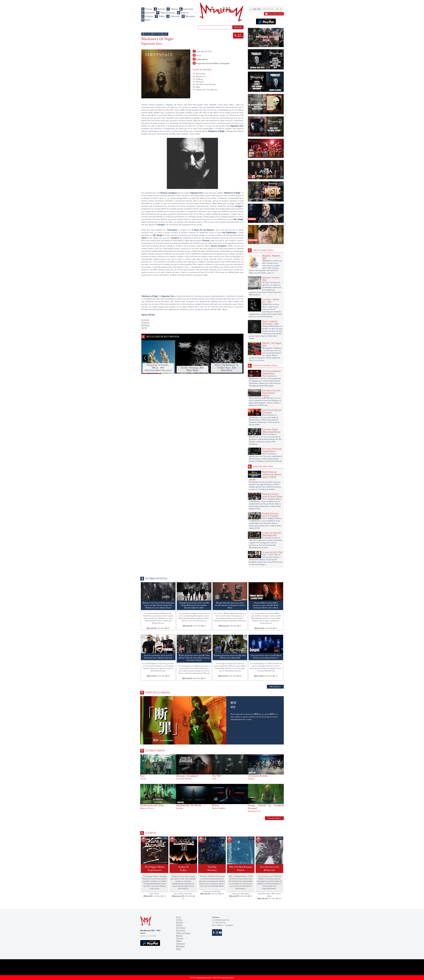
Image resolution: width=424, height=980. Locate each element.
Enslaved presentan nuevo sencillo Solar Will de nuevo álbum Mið (230, 656)
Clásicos (174, 9)
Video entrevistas (167, 12)
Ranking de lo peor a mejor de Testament (270, 514)
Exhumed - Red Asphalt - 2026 (272, 344)
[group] (158, 357)
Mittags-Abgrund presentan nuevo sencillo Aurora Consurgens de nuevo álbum (230, 605)
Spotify (144, 328)
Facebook (145, 320)
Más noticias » (275, 686)
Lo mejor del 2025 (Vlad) (272, 552)
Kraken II (183, 868)
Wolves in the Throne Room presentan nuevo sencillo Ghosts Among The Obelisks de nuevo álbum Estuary (158, 605)
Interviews (150, 12)
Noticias (161, 9)
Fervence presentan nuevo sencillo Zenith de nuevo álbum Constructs (158, 656)
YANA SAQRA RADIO (275, 14)
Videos (162, 16)
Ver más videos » (274, 818)
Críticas (148, 9)
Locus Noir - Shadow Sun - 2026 (270, 300)
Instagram (145, 322)
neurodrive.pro (227, 977)
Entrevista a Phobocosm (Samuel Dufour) (272, 450)
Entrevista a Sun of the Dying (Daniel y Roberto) (271, 393)
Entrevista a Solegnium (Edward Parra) (271, 372)
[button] (239, 358)
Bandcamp (145, 325)
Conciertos (175, 16)
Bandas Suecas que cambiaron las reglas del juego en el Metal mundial (265, 476)
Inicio (178, 917)
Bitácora (184, 12)
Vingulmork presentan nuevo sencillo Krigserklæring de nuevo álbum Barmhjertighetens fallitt (194, 605)
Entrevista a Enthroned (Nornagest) (271, 411)
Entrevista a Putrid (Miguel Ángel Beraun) (271, 430)
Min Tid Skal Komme (240, 868)
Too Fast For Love (269, 868)
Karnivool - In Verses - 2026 (271, 278)
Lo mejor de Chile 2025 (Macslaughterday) (271, 534)
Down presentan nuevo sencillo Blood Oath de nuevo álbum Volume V (266, 656)
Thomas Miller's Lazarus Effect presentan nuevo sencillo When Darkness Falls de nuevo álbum (266, 605)
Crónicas (149, 16)
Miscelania (190, 16)
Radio (147, 20)
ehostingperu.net (204, 977)
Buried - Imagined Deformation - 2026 (270, 322)
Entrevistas (188, 9)
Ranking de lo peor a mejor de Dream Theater (272, 495)
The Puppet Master (155, 868)
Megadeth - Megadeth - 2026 (271, 256)
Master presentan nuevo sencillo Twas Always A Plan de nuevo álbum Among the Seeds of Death (194, 658)
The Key (212, 868)
